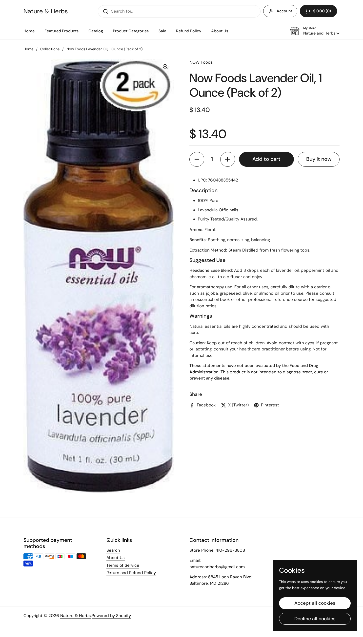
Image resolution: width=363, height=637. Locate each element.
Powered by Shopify (111, 615)
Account (284, 11)
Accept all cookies (314, 603)
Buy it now (318, 159)
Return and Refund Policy (131, 572)
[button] (315, 31)
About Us (115, 557)
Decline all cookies (315, 619)
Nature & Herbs (45, 11)
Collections (50, 49)
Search (113, 550)
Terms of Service (122, 565)
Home (28, 49)
